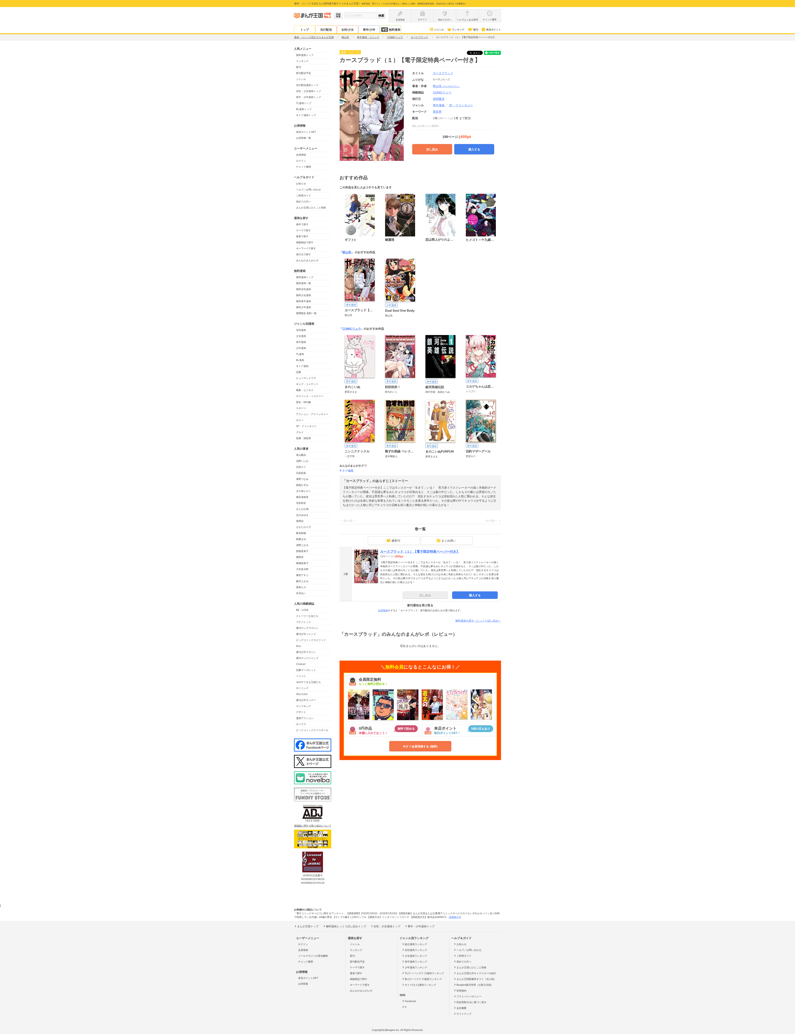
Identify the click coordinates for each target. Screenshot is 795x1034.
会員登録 (301, 154)
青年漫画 (301, 342)
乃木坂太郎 (302, 569)
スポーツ (301, 408)
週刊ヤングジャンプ (307, 658)
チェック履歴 (303, 166)
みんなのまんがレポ (307, 260)
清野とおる (302, 545)
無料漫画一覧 (303, 283)
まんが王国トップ (308, 926)
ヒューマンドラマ (306, 378)
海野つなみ (302, 479)
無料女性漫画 (303, 289)
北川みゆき (302, 515)
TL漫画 (300, 354)
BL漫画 (300, 360)
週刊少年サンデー (306, 700)
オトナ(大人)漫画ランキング (420, 984)
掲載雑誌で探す (304, 242)
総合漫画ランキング (416, 944)
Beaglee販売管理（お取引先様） (475, 984)
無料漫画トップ (304, 55)
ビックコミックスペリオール (312, 730)
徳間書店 (438, 98)
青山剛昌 (301, 455)
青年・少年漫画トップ (308, 97)
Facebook (410, 1001)
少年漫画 (301, 348)
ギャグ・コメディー (307, 384)
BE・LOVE (302, 610)
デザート (301, 712)
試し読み (432, 149)
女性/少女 (347, 29)
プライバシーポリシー (469, 996)
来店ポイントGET (306, 132)
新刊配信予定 (303, 73)
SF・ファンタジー (306, 426)
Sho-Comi (301, 694)
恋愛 (298, 372)
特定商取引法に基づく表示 (471, 1002)
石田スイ (301, 467)
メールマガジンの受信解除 (313, 955)
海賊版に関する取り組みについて (312, 825)
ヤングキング (303, 706)
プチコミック (303, 622)
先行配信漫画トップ (307, 85)
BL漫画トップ (304, 109)
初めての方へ (303, 201)
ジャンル (439, 29)
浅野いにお (302, 461)
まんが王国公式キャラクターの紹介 (476, 973)
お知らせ (301, 183)
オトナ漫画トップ (306, 115)
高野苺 (300, 557)
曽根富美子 (302, 551)
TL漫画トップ (303, 103)
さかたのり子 (303, 527)
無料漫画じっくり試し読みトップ (346, 926)
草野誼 (300, 521)
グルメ (300, 432)
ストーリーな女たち (307, 616)
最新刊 (395, 540)
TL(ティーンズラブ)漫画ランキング (424, 973)
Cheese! (301, 664)
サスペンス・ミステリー (309, 396)
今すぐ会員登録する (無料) (420, 746)
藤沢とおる (302, 581)
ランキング (458, 29)
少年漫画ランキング (416, 967)
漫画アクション (304, 718)
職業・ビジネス (304, 390)
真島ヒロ (301, 587)
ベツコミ (301, 676)
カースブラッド (443, 73)
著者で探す (302, 236)
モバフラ (301, 724)
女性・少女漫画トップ (308, 91)
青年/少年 (369, 29)
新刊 (475, 29)
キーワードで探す (306, 248)
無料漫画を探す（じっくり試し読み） (478, 620)
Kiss (298, 646)
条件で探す (302, 224)
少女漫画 (301, 336)
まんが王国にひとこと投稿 (311, 207)
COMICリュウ (351, 328)
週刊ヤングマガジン (307, 628)
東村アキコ (302, 575)
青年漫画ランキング (416, 961)
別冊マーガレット (306, 670)
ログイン (301, 160)
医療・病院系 (303, 438)
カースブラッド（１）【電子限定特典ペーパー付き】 (420, 551)
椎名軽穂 (301, 533)
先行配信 (326, 29)
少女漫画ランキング (416, 955)
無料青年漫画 (303, 301)
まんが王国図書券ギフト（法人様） (476, 979)
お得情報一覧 (303, 138)
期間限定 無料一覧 (306, 313)
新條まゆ (301, 539)
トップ (304, 29)
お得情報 (303, 983)
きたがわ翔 (302, 509)
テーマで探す (303, 230)
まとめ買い (448, 540)
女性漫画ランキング (416, 950)
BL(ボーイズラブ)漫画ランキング (423, 979)
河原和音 (301, 503)
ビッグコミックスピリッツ (311, 640)
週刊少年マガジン (306, 652)
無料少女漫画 (303, 295)
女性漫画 (301, 330)
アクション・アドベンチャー (312, 414)
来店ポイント (493, 29)
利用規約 (461, 990)
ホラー (300, 420)
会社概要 (461, 1008)
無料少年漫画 (303, 307)
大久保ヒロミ (303, 491)
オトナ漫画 (302, 366)
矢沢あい (301, 593)
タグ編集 (348, 470)
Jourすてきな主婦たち (308, 682)
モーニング (302, 688)
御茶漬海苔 (302, 497)
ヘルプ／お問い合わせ (308, 189)
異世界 (437, 111)
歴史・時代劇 (303, 402)
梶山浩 (446, 86)
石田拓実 (301, 473)
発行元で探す (303, 254)
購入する (474, 149)
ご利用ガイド (303, 195)
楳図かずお (302, 485)
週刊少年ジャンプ (306, 634)
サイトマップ (464, 1013)
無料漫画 (394, 29)
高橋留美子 (302, 563)
